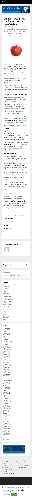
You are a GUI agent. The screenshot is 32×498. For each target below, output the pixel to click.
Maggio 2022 (6, 412)
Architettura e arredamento (11, 285)
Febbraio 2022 (7, 416)
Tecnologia (18, 36)
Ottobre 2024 (7, 364)
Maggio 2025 (6, 353)
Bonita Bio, (24, 120)
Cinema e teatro (7, 291)
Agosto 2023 (6, 387)
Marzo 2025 (6, 356)
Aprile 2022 (6, 413)
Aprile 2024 (6, 374)
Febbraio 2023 (7, 397)
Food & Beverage (8, 33)
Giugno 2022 (6, 410)
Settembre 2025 (7, 346)
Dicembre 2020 (7, 438)
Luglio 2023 (6, 389)
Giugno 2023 (6, 390)
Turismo (24, 36)
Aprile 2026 (6, 335)
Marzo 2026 (6, 336)
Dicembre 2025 (7, 341)
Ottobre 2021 (7, 423)
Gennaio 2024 (7, 379)
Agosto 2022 (6, 407)
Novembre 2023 (7, 382)
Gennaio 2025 (7, 359)
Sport (4, 314)
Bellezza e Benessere (9, 290)
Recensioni (7, 36)
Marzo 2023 (6, 395)
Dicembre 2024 (7, 361)
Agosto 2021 (6, 426)
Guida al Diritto (7, 301)
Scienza (12, 36)
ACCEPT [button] (14, 494)
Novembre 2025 (7, 343)
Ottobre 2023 (7, 384)
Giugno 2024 (6, 371)
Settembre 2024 (7, 366)
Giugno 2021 (6, 430)
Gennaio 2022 (7, 418)
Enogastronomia (8, 296)
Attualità (18, 29)
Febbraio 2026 (7, 338)
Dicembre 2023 (7, 380)
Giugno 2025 (6, 351)
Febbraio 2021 (7, 436)
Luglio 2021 (6, 428)
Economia (18, 31)
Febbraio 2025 (7, 358)
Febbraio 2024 (7, 377)
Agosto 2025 (6, 348)
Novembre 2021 (7, 421)
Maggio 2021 (6, 431)
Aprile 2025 (6, 354)
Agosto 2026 (6, 328)
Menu (5, 2)
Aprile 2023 (6, 394)
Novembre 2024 (7, 362)
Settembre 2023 (7, 385)
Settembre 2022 (7, 405)
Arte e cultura (11, 29)
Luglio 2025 (6, 349)
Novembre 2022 (7, 402)
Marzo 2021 (6, 435)
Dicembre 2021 (7, 420)
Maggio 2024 (6, 372)
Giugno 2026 (6, 331)
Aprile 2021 (6, 433)
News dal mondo (18, 33)
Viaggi (5, 319)
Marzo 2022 (6, 415)
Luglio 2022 (6, 408)
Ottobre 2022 (7, 403)
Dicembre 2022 (7, 400)
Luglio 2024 (6, 369)
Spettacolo (6, 313)
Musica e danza (7, 306)
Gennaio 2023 (7, 398)
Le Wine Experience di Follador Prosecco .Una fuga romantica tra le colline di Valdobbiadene (10, 467)
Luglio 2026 (6, 330)
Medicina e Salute (8, 303)
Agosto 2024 (6, 367)
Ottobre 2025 (7, 344)
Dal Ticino (12, 31)
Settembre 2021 (7, 425)
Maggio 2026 (6, 333)
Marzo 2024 (6, 376)
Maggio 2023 (6, 392)
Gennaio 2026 (7, 339)
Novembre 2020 (7, 439)
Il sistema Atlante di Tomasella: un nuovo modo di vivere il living (22, 465)
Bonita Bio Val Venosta (20, 125)
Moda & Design (7, 304)
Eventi (24, 31)
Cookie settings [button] (6, 494)
